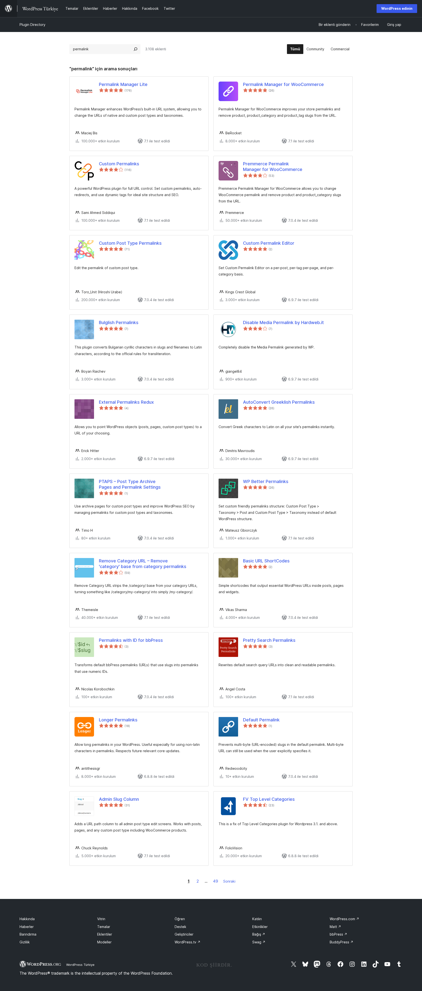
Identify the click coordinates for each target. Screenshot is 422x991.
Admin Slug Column (119, 799)
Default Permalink (261, 719)
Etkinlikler (260, 927)
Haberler (27, 927)
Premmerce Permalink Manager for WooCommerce (272, 166)
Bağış (258, 934)
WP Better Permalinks (265, 481)
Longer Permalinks (118, 719)
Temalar (103, 927)
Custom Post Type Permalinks (130, 243)
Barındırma (28, 934)
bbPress (338, 934)
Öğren (180, 919)
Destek (180, 927)
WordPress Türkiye (80, 965)
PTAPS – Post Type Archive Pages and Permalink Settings (130, 484)
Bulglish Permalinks (118, 322)
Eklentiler (104, 934)
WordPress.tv (187, 942)
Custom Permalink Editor (268, 243)
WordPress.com (344, 919)
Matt (335, 927)
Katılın (257, 919)
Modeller (104, 942)
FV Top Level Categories (269, 799)
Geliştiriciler (184, 934)
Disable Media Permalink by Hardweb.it (283, 322)
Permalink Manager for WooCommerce (283, 84)
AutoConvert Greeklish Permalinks (279, 402)
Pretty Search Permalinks (269, 640)
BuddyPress (341, 942)
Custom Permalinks (119, 163)
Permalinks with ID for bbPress (131, 640)
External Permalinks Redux (126, 402)
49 (215, 881)
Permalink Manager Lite (123, 84)
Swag (258, 942)
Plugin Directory (32, 24)
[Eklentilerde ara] (135, 49)
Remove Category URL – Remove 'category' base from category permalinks (142, 563)
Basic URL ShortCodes (266, 560)
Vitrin (101, 919)
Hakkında (27, 919)
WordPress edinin (396, 8)
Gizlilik (25, 942)
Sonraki (229, 881)
